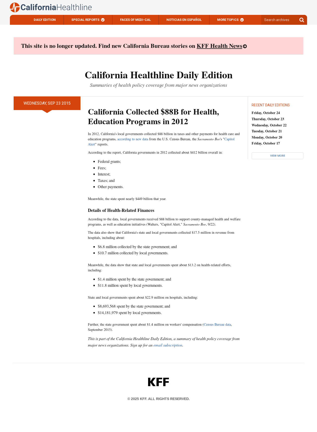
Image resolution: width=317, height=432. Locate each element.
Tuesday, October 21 (267, 131)
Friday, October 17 (266, 143)
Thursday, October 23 (268, 118)
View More (277, 155)
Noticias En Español (184, 20)
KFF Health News (219, 45)
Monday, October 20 (267, 137)
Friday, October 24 (266, 112)
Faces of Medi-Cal (135, 20)
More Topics (227, 20)
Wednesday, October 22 (269, 125)
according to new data (132, 139)
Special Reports (85, 20)
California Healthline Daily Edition (159, 74)
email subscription (168, 344)
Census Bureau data (217, 324)
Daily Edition (45, 20)
